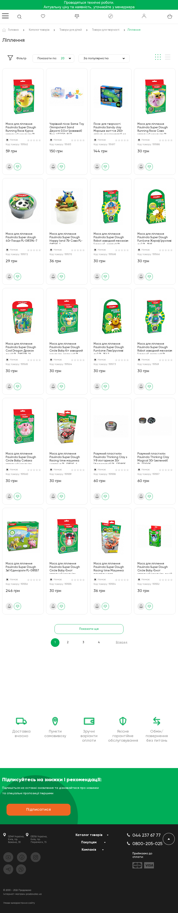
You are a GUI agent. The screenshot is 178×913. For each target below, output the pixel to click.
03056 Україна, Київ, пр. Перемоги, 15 (39, 839)
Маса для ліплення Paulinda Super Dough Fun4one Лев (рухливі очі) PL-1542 (109, 348)
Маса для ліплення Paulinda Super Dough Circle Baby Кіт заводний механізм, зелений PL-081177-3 (66, 348)
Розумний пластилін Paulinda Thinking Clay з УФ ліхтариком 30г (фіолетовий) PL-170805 (110, 458)
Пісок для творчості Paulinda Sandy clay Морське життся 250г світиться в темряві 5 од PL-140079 (110, 128)
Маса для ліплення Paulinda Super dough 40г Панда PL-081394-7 (21, 237)
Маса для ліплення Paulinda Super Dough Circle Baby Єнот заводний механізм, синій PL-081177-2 (154, 568)
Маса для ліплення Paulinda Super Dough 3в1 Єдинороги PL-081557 (22, 567)
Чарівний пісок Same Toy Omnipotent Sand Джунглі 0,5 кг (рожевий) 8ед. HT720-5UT (66, 128)
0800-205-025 (147, 844)
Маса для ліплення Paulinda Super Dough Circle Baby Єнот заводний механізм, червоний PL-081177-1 (64, 568)
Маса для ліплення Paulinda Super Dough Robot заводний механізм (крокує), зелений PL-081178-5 (154, 348)
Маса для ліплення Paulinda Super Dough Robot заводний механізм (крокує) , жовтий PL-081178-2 (111, 238)
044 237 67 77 (146, 835)
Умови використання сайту (19, 903)
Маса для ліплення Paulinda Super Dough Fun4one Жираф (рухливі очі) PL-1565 (154, 238)
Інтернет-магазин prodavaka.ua (22, 894)
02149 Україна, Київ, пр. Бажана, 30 (16, 839)
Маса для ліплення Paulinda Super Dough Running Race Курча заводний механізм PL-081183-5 (21, 128)
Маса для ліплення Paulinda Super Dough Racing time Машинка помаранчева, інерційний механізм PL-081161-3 (110, 568)
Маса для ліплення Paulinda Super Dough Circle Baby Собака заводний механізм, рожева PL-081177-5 (21, 458)
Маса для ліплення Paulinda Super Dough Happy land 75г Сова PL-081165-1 (65, 238)
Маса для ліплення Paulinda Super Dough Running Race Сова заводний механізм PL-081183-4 (152, 128)
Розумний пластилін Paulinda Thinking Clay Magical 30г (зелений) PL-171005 (153, 458)
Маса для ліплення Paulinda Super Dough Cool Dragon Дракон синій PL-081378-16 (21, 348)
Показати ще (89, 628)
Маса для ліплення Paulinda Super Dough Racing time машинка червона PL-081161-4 (64, 458)
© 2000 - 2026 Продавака (17, 890)
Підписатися (38, 810)
